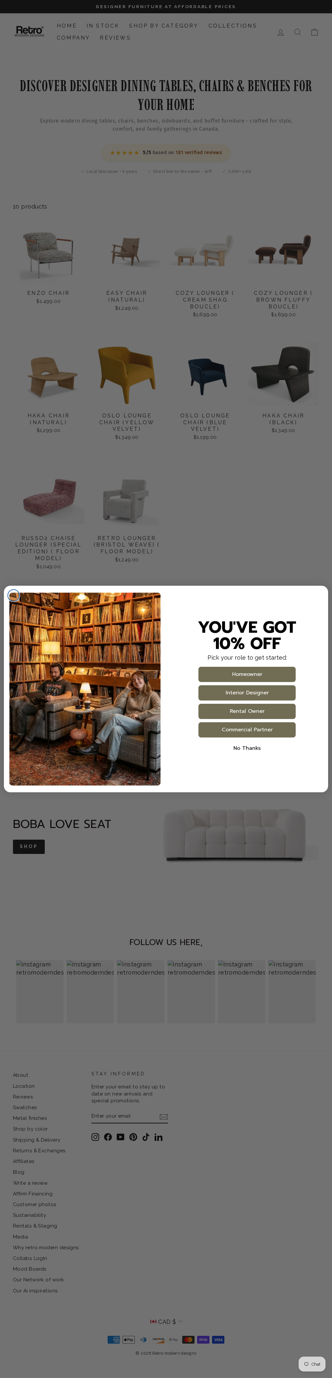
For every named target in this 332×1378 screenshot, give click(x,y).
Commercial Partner (247, 730)
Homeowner (247, 674)
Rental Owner (247, 711)
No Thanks (247, 748)
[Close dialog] (13, 595)
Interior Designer (247, 693)
